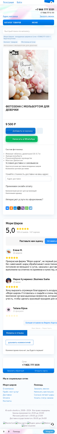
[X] (19, 208)
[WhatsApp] (26, 208)
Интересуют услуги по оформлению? (24, 199)
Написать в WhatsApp (24, 139)
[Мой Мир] (15, 208)
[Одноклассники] (11, 208)
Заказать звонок (47, 16)
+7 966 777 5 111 (47, 12)
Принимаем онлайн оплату (19, 186)
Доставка (7, 395)
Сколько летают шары (44, 395)
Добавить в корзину (23, 131)
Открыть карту (41, 371)
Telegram (49, 431)
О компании (8, 388)
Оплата (6, 398)
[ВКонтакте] (7, 208)
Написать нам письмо (44, 391)
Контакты (7, 401)
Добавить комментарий (19, 342)
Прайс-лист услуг (11, 391)
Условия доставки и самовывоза (22, 162)
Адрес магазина (10, 16)
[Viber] (22, 208)
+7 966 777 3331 (44, 9)
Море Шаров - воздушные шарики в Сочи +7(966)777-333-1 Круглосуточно (27, 37)
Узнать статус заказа (43, 398)
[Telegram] (30, 208)
